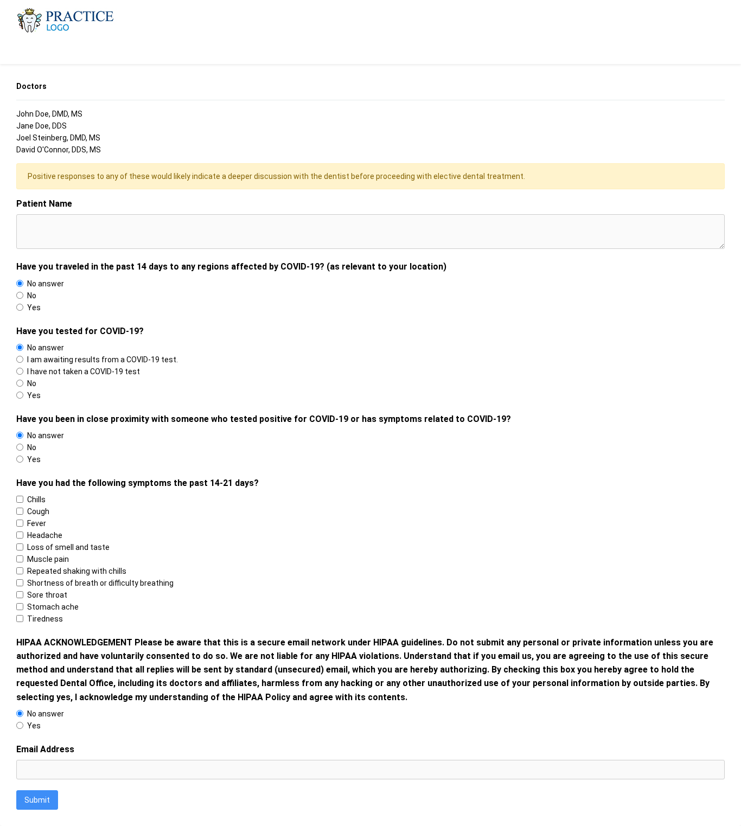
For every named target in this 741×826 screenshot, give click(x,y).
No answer (45, 283)
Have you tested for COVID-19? (80, 331)
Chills (36, 499)
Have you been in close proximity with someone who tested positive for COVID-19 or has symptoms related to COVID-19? (263, 419)
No (31, 295)
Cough (38, 511)
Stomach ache (53, 607)
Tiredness (45, 618)
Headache (44, 535)
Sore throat (47, 595)
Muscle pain (48, 559)
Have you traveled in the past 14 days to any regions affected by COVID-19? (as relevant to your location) (231, 266)
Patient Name (44, 204)
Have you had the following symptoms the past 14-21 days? (137, 483)
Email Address (45, 749)
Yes (34, 307)
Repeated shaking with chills (76, 571)
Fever (36, 523)
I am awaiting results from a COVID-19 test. (102, 359)
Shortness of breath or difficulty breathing (100, 583)
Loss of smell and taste (68, 547)
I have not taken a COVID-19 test (83, 371)
